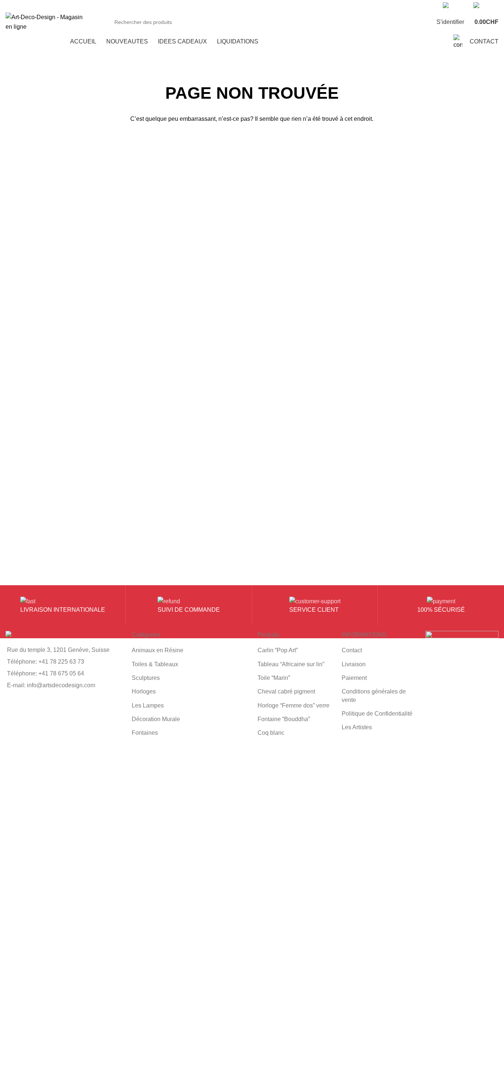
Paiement (354, 678)
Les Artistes (357, 727)
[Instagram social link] (313, 5)
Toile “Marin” (274, 678)
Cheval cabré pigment (286, 691)
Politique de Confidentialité (377, 713)
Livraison (354, 664)
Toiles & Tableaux (155, 664)
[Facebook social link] (296, 5)
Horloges (144, 691)
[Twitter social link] (304, 5)
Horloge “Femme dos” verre (293, 705)
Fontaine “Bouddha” (284, 719)
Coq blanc (271, 733)
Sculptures (146, 678)
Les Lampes (148, 705)
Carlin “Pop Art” (278, 650)
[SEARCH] (409, 22)
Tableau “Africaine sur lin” (291, 664)
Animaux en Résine (157, 650)
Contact (352, 650)
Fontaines (145, 733)
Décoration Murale (156, 719)
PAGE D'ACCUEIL (252, 142)
